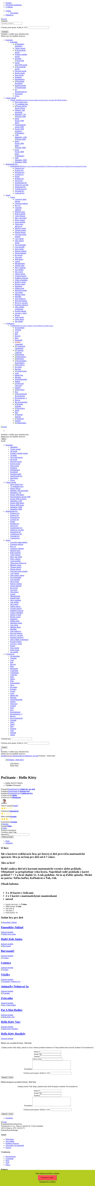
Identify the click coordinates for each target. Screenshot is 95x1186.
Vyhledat (4, 21)
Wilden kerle (14, 621)
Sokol (12, 724)
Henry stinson (15, 559)
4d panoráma (15, 656)
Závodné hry (15, 536)
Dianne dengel (15, 569)
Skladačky (14, 447)
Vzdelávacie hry (16, 534)
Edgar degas (14, 650)
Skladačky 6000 (16, 509)
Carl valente (14, 573)
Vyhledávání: (6, 739)
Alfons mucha (15, 606)
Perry (12, 708)
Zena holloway (15, 631)
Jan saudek (14, 652)
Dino (12, 677)
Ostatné (13, 706)
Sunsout (13, 729)
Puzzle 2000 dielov (17, 503)
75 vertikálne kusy (17, 486)
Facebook (9, 1118)
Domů (3, 756)
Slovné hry (14, 526)
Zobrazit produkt (7, 932)
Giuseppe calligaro (17, 548)
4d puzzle (13, 459)
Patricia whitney (16, 584)
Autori (8, 195)
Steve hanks (14, 582)
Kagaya (8, 1148)
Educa (12, 679)
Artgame (13, 658)
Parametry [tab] (9, 843)
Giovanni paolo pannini (18, 571)
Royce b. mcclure (16, 635)
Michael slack (15, 551)
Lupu (12, 693)
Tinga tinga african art (18, 563)
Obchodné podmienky (14, 5)
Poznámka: (28, 1069)
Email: (37, 1054)
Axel (12, 660)
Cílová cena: (36, 1059)
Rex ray (13, 546)
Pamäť (12, 522)
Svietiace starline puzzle (19, 453)
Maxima (13, 697)
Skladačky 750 (15, 493)
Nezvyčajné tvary (16, 484)
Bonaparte (14, 669)
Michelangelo (15, 596)
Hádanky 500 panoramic (19, 491)
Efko (12, 681)
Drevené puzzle (16, 462)
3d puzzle (13, 451)
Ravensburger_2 (16, 714)
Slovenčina (14, 13)
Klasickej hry (15, 517)
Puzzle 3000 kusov (17, 505)
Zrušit (11, 1077)
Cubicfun (13, 675)
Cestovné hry (15, 538)
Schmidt (13, 720)
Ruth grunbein (15, 553)
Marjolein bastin (16, 623)
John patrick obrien (17, 575)
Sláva (12, 722)
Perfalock (13, 468)
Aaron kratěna (15, 561)
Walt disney (14, 592)
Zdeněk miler (15, 598)
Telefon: (37, 1057)
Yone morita (14, 648)
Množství (4, 834)
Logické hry (14, 520)
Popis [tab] (8, 841)
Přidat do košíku (7, 837)
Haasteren (13, 619)
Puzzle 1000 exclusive (18, 499)
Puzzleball (14, 472)
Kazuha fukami (15, 642)
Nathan (13, 702)
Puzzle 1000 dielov (17, 495)
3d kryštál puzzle (16, 457)
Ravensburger (15, 712)
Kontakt (8, 3)
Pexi (11, 710)
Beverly (13, 664)
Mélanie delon (15, 627)
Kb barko (13, 687)
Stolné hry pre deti (17, 530)
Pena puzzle (14, 466)
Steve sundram (15, 600)
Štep (11, 726)
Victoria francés (16, 608)
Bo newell (14, 588)
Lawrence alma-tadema (18, 542)
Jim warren (14, 604)
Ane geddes (14, 602)
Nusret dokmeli (15, 586)
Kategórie (9, 40)
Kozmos (13, 689)
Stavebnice (14, 478)
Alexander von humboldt (15, 1145)
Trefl (12, 731)
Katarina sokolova (17, 637)
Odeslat (4, 1077)
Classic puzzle (11, 98)
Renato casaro (15, 617)
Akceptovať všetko (47, 1177)
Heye (12, 685)
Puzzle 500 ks (15, 488)
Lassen (12, 594)
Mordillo (13, 629)
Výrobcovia (10, 323)
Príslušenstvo (15, 470)
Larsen (12, 691)
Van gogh (13, 590)
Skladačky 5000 (16, 507)
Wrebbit (13, 733)
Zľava (12, 480)
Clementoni (14, 673)
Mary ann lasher (16, 557)
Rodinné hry (14, 524)
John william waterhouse (19, 640)
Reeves (13, 716)
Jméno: (37, 1052)
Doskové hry (15, 513)
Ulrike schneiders (16, 613)
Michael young (15, 565)
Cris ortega (14, 625)
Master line (14, 695)
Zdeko (12, 735)
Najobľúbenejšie (16, 700)
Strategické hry (15, 532)
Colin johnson (15, 555)
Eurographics (15, 683)
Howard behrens (16, 633)
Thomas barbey (16, 567)
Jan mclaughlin (15, 577)
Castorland (14, 671)
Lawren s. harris (16, 644)
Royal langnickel (16, 718)
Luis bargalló (15, 580)
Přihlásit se (9, 15)
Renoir (12, 646)
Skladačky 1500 (16, 501)
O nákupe (9, 7)
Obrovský (13, 704)
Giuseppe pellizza (16, 544)
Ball (11, 662)
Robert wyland (15, 615)
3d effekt (13, 455)
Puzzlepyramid (15, 474)
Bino (12, 666)
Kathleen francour (16, 611)
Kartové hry (14, 515)
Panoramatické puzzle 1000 (20, 497)
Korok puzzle (15, 464)
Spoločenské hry (12, 164)
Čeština (8, 11)
